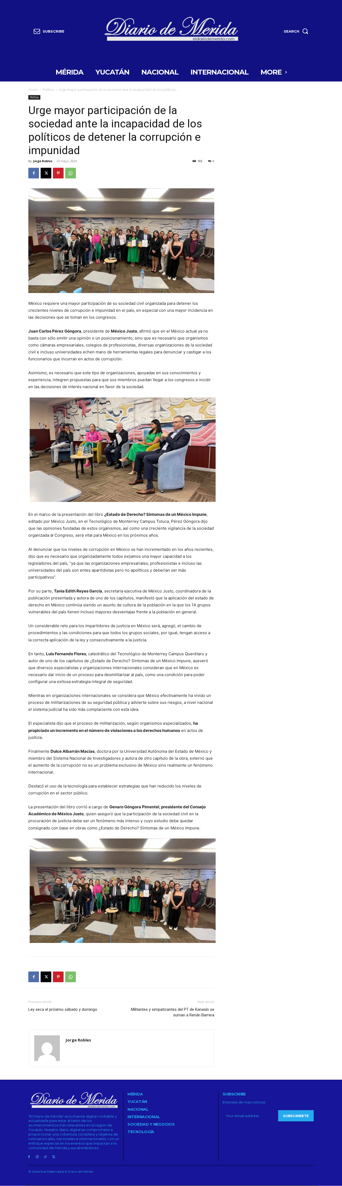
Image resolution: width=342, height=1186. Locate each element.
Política (48, 89)
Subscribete (296, 1116)
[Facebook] (33, 173)
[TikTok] (45, 1157)
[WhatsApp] (70, 173)
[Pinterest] (58, 173)
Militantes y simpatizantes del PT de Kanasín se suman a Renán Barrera (172, 1012)
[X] (46, 173)
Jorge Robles (42, 161)
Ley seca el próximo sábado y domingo (62, 1009)
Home (33, 89)
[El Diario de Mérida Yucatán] (171, 30)
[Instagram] (37, 1157)
